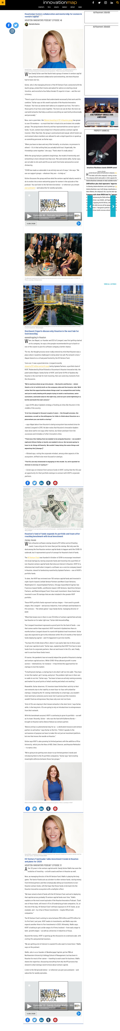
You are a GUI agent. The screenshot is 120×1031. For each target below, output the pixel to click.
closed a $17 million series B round (37, 366)
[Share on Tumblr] (48, 483)
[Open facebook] (93, 2)
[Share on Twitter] (34, 483)
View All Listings (110, 284)
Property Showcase (101, 130)
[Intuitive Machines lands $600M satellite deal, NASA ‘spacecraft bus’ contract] (101, 149)
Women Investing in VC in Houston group (58, 120)
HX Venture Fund (33, 557)
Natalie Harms (34, 24)
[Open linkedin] (111, 2)
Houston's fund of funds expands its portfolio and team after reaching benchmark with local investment (52, 535)
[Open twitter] (99, 2)
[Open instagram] (105, 2)
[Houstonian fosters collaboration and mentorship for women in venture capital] (53, 48)
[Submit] (117, 2)
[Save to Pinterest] (55, 483)
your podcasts (30, 188)
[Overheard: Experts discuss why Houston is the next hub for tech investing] (53, 305)
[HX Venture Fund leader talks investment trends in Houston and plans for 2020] (53, 833)
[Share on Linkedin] (41, 483)
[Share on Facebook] (27, 483)
